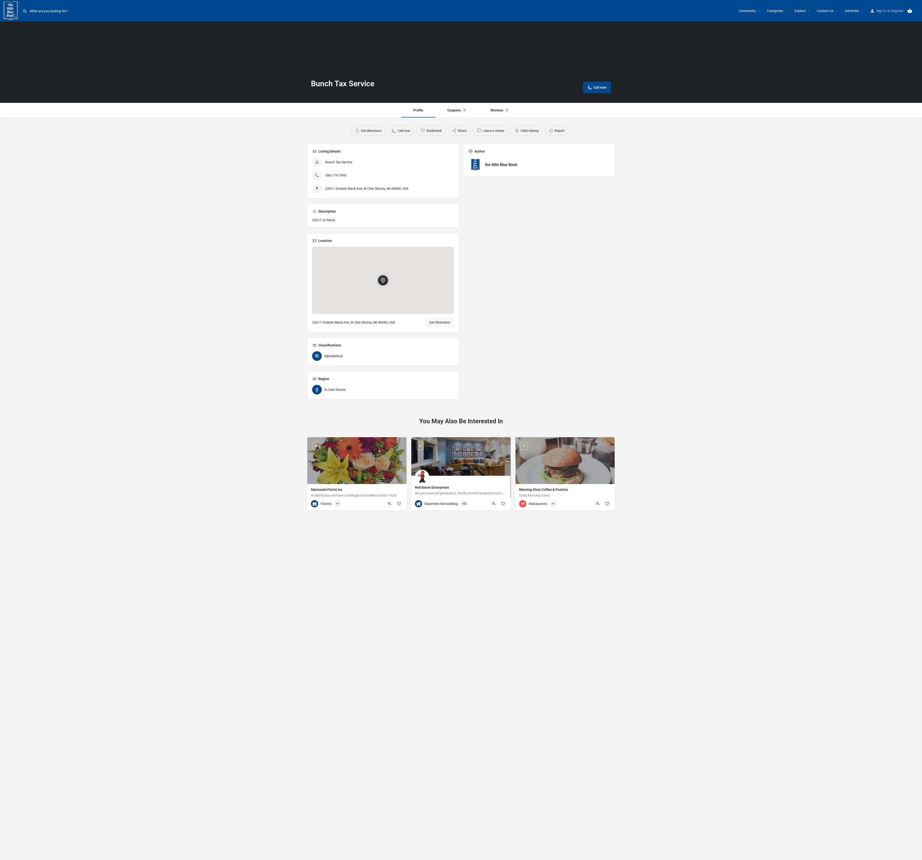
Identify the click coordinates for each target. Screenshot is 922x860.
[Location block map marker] (383, 280)
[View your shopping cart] (909, 10)
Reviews (499, 110)
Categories (775, 11)
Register (897, 11)
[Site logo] (11, 10)
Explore (800, 11)
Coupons (456, 110)
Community (747, 11)
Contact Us (825, 11)
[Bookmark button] (399, 504)
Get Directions (439, 322)
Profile (418, 110)
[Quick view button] (390, 504)
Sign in (881, 11)
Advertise (852, 11)
